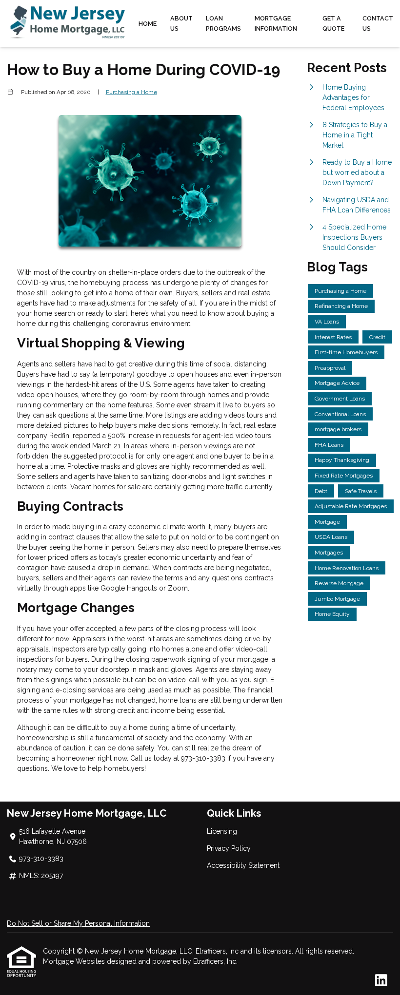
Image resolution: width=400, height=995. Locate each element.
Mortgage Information (276, 23)
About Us (181, 23)
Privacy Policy (229, 848)
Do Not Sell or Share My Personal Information (78, 923)
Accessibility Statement (243, 865)
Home (148, 23)
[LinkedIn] (381, 981)
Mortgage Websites (75, 961)
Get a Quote (333, 23)
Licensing (222, 831)
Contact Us (377, 23)
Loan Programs (223, 23)
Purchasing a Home (131, 92)
